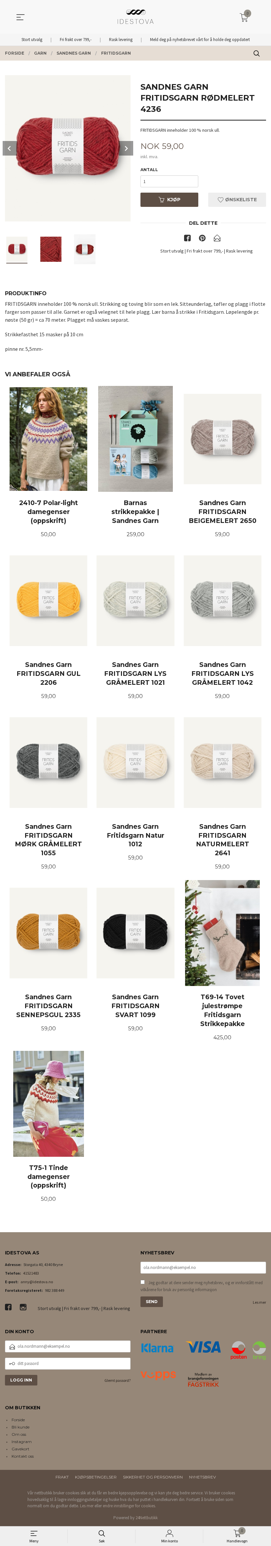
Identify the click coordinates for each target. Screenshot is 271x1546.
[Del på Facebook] (187, 239)
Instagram (22, 1441)
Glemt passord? (117, 1380)
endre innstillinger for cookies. (129, 1506)
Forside (18, 1419)
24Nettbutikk (147, 1518)
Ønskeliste (240, 200)
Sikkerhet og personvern (153, 1477)
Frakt (62, 1477)
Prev (10, 148)
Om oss (19, 1434)
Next (126, 148)
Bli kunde (20, 1427)
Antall (149, 169)
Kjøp (173, 200)
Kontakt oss (23, 1456)
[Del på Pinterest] (202, 239)
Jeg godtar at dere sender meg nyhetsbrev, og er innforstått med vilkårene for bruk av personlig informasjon (201, 1286)
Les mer (259, 1302)
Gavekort (20, 1448)
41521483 (31, 1273)
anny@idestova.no (36, 1281)
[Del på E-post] (217, 239)
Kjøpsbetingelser (96, 1477)
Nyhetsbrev (202, 1477)
